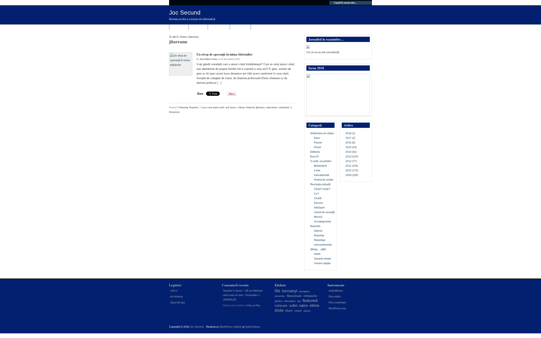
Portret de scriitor (323, 179)
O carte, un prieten (320, 161)
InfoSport (319, 207)
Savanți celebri (322, 258)
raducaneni (271, 107)
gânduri (278, 301)
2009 (348, 175)
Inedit (317, 254)
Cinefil (317, 198)
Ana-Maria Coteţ (208, 59)
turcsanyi (289, 291)
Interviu (318, 230)
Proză (317, 147)
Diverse (318, 202)
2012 (348, 161)
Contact (240, 27)
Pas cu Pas (253, 305)
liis (277, 290)
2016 (348, 142)
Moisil (288, 310)
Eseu (317, 138)
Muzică (318, 216)
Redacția (218, 27)
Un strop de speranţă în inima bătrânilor (225, 54)
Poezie (318, 142)
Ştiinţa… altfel (318, 249)
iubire (303, 306)
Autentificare (336, 290)
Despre (198, 27)
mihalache (310, 295)
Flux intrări (335, 296)
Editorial (315, 151)
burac (233, 107)
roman (298, 310)
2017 (348, 138)
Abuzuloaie (294, 295)
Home (183, 36)
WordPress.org (337, 308)
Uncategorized (322, 221)
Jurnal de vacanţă (324, 212)
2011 (348, 165)
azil (227, 107)
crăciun (241, 107)
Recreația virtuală (320, 184)
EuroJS (314, 156)
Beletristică (320, 165)
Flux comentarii (337, 302)
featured (250, 107)
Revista (179, 27)
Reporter (193, 107)
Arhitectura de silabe (322, 133)
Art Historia (176, 296)
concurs (281, 305)
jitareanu (260, 107)
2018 (348, 133)
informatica (289, 301)
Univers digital (322, 263)
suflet (293, 305)
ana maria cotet (216, 107)
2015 (348, 147)
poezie (307, 311)
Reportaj (183, 107)
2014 (348, 151)
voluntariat (284, 107)
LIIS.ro (174, 290)
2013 (348, 156)
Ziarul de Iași (177, 302)
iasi (299, 301)
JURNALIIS (229, 299)
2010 (348, 170)
